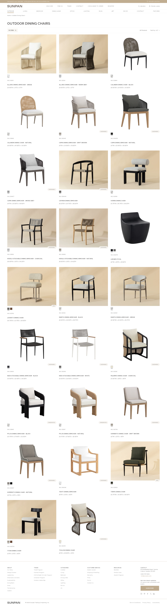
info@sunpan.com (146, 575)
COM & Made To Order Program (43, 575)
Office (62, 580)
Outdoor (63, 570)
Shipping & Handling (93, 572)
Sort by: (152, 30)
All (61, 588)
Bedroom (63, 575)
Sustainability (11, 580)
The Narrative (11, 588)
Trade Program (38, 570)
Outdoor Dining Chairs (18, 15)
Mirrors (63, 585)
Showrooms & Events (13, 577)
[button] (49, 6)
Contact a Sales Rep (39, 580)
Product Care (117, 572)
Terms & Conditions (135, 602)
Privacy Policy (146, 602)
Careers (9, 590)
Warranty (90, 575)
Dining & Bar (64, 577)
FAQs (88, 577)
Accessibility (156, 602)
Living (62, 572)
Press (8, 585)
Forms (89, 580)
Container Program (39, 577)
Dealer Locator (154, 1)
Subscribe (150, 588)
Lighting (63, 583)
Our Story (10, 570)
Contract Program (39, 572)
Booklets (116, 570)
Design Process (11, 572)
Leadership (10, 575)
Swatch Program (119, 575)
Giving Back (10, 583)
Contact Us (90, 583)
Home (9, 15)
